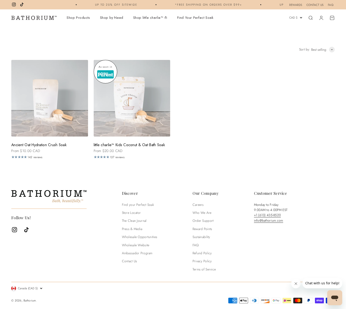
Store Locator (131, 212)
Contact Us (129, 261)
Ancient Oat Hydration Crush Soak (39, 145)
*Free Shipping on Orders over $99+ (204, 5)
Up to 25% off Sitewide (112, 5)
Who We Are (202, 212)
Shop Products (78, 17)
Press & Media (132, 229)
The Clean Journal (134, 220)
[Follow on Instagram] (14, 4)
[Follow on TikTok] (22, 4)
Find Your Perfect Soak (195, 17)
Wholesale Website (135, 245)
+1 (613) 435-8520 (267, 215)
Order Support (203, 220)
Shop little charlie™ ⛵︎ (150, 17)
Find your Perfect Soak (138, 204)
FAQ (331, 5)
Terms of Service (204, 269)
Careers (198, 204)
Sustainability (201, 237)
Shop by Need (111, 17)
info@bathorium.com (268, 220)
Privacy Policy (202, 261)
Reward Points (202, 229)
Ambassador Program (137, 253)
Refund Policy (202, 253)
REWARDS (295, 5)
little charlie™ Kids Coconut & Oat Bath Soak (129, 145)
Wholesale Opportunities (139, 237)
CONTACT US (315, 5)
